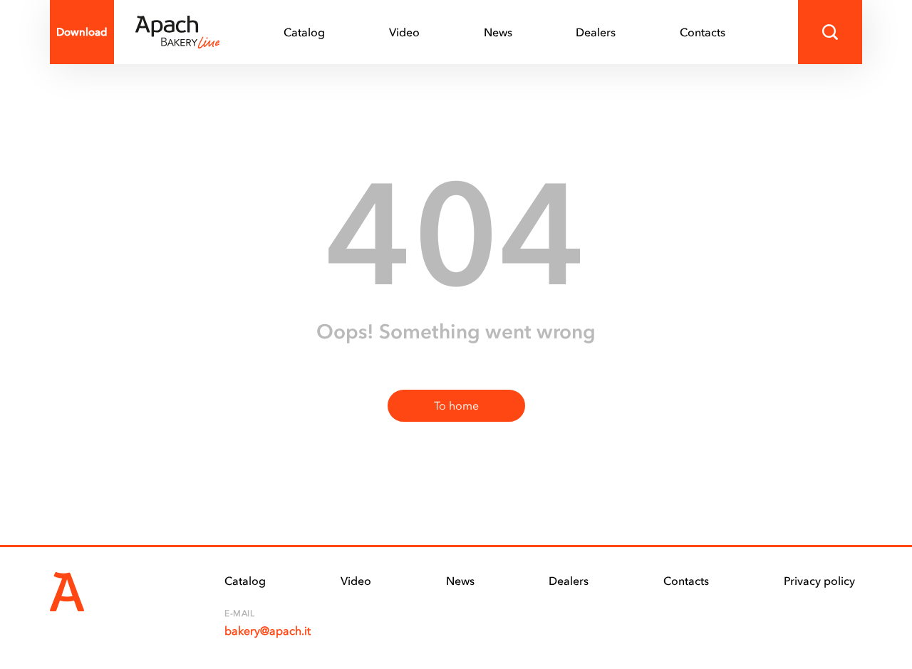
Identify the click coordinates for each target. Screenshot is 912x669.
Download (82, 31)
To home (456, 405)
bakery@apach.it (267, 630)
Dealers (596, 32)
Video (404, 32)
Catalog (304, 32)
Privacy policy (819, 581)
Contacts (702, 32)
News (498, 32)
